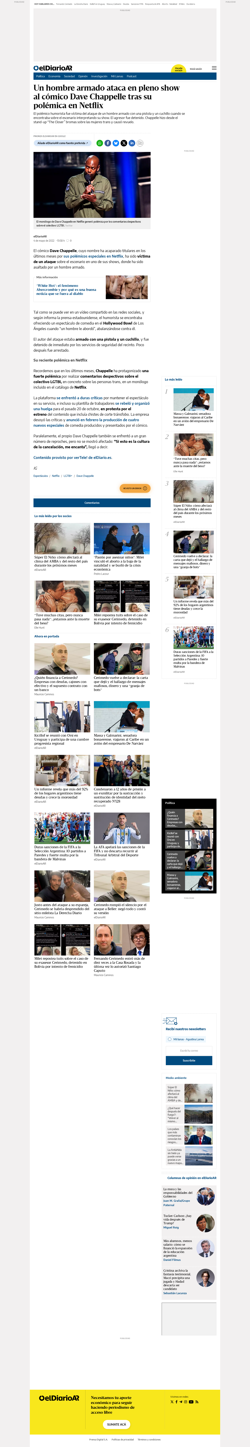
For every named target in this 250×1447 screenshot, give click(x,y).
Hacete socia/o (178, 69)
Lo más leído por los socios (53, 516)
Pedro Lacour (101, 573)
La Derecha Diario (81, 4)
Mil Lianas (117, 76)
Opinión (83, 76)
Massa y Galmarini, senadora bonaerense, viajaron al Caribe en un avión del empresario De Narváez (121, 739)
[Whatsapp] (99, 143)
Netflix (55, 475)
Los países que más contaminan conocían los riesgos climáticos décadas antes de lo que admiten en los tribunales (175, 1135)
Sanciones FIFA (137, 4)
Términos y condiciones (149, 1439)
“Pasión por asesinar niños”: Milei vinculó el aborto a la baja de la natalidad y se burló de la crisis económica (119, 563)
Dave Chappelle (85, 475)
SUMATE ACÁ (116, 1424)
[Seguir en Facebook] (177, 1401)
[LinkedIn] (132, 143)
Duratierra (190, 4)
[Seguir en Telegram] (180, 1401)
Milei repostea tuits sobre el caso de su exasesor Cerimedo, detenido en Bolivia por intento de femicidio (121, 619)
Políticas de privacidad (123, 1439)
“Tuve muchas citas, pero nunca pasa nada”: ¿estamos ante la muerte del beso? (61, 619)
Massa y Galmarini (114, 4)
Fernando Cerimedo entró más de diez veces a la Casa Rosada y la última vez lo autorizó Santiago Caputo (119, 964)
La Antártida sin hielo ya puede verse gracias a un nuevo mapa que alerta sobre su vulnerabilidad (175, 1156)
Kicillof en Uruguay (97, 4)
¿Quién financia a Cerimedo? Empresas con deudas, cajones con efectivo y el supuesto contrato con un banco (60, 683)
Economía (54, 76)
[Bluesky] (116, 143)
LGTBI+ (68, 475)
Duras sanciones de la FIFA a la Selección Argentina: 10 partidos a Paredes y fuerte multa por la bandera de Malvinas (60, 853)
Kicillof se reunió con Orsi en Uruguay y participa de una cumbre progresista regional (61, 739)
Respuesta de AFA (152, 4)
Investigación (99, 76)
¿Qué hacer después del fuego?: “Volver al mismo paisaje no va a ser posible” (175, 1115)
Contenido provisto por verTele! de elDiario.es (72, 457)
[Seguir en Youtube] (191, 1401)
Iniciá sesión (196, 69)
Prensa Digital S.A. (98, 1439)
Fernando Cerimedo (64, 4)
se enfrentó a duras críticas (80, 397)
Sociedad (69, 76)
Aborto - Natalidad (169, 4)
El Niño (182, 4)
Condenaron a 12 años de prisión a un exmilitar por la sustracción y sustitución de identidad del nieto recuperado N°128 (120, 795)
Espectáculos (40, 475)
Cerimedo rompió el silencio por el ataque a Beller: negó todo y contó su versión (120, 909)
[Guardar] (140, 143)
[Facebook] (108, 143)
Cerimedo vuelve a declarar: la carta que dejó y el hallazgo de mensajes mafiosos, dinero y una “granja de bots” (121, 683)
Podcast (132, 76)
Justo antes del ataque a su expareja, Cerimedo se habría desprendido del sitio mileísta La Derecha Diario (61, 909)
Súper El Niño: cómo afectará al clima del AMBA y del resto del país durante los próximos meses (61, 561)
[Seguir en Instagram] (185, 1401)
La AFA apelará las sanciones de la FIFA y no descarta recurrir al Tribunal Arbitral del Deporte (119, 851)
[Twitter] (124, 143)
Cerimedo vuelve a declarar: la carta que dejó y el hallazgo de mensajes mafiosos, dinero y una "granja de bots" (192, 561)
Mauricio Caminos (44, 694)
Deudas (126, 4)
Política (40, 76)
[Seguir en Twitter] (172, 1401)
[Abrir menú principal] (214, 68)
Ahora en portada (46, 636)
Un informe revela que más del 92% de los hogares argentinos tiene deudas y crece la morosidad (61, 793)
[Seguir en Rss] (196, 1401)
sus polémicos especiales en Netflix (93, 256)
